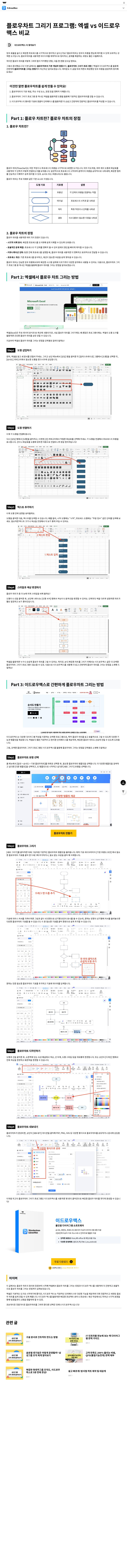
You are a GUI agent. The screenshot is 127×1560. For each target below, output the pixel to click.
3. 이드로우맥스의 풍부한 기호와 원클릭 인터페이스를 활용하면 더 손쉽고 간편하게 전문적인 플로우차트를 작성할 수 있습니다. (62, 101)
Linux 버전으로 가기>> (70, 1268)
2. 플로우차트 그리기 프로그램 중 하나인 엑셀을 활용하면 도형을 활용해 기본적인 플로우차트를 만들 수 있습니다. (57, 96)
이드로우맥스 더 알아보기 (25, 44)
